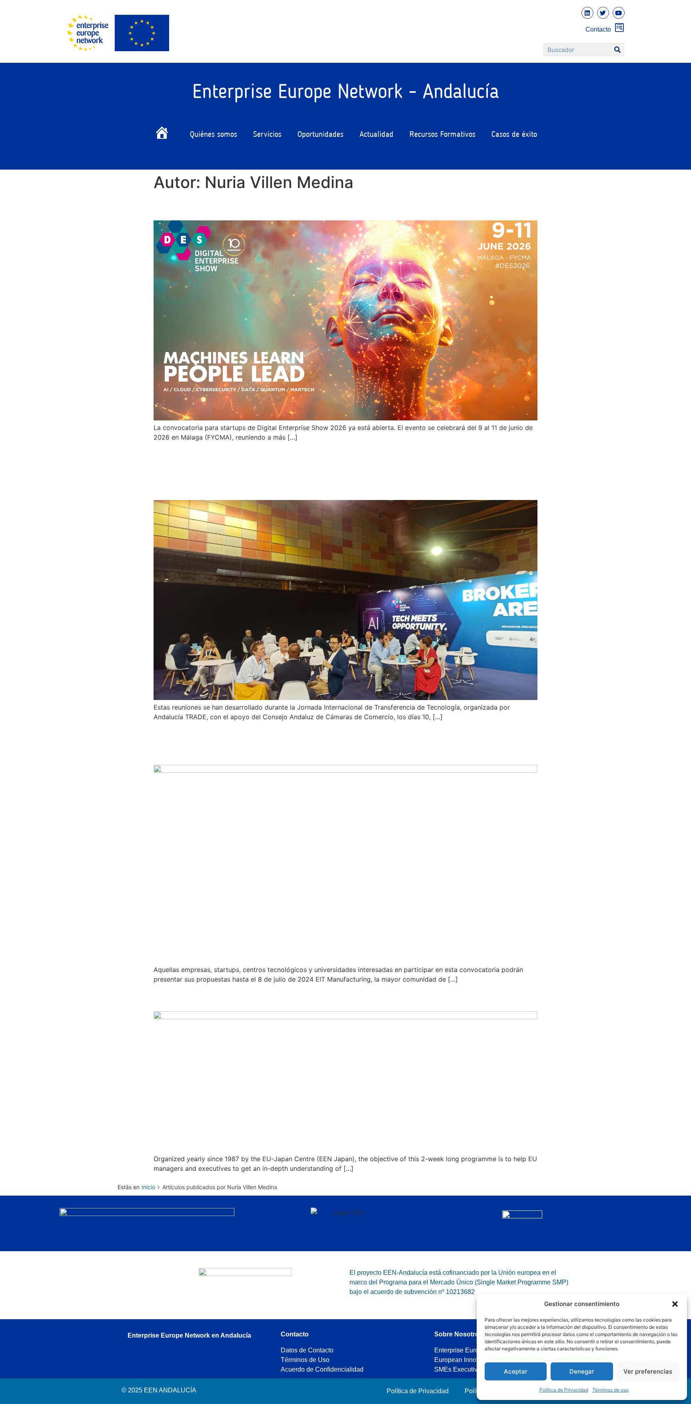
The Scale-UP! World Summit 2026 (259, 206)
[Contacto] (620, 27)
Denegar (581, 1371)
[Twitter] (603, 13)
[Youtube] (619, 13)
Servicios (267, 135)
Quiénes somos (213, 135)
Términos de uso (610, 1390)
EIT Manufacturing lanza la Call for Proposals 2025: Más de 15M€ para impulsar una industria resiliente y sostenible (332, 742)
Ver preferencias (647, 1371)
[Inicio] (164, 135)
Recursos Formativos (442, 135)
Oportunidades (321, 135)
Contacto (598, 29)
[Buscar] (617, 49)
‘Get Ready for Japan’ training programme (279, 997)
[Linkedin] (587, 13)
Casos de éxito (514, 135)
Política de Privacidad (563, 1390)
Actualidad (376, 135)
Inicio (148, 1187)
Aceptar (515, 1371)
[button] (675, 1304)
